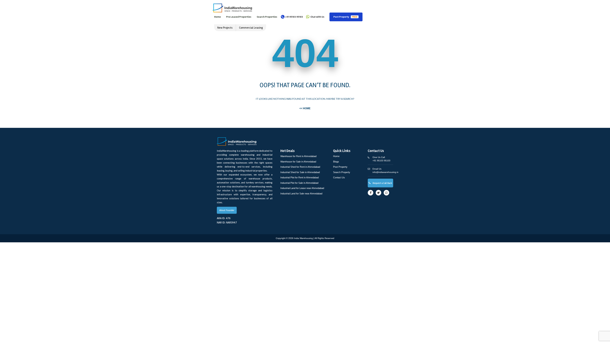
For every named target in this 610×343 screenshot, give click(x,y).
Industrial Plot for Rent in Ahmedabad (299, 177)
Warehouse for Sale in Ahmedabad (298, 161)
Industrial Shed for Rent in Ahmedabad (300, 166)
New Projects (225, 27)
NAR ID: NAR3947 (227, 222)
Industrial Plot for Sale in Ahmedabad (299, 183)
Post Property (345, 16)
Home (217, 16)
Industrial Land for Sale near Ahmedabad (301, 193)
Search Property (341, 172)
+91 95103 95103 (294, 16)
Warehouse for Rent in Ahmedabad (298, 156)
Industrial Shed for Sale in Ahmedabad (300, 172)
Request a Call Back (382, 183)
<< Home (305, 108)
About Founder (226, 210)
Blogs (336, 161)
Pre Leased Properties (238, 16)
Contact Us (339, 177)
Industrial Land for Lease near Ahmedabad (302, 188)
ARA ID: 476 (223, 218)
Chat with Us (317, 16)
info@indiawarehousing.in (385, 170)
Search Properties (267, 16)
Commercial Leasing (251, 27)
